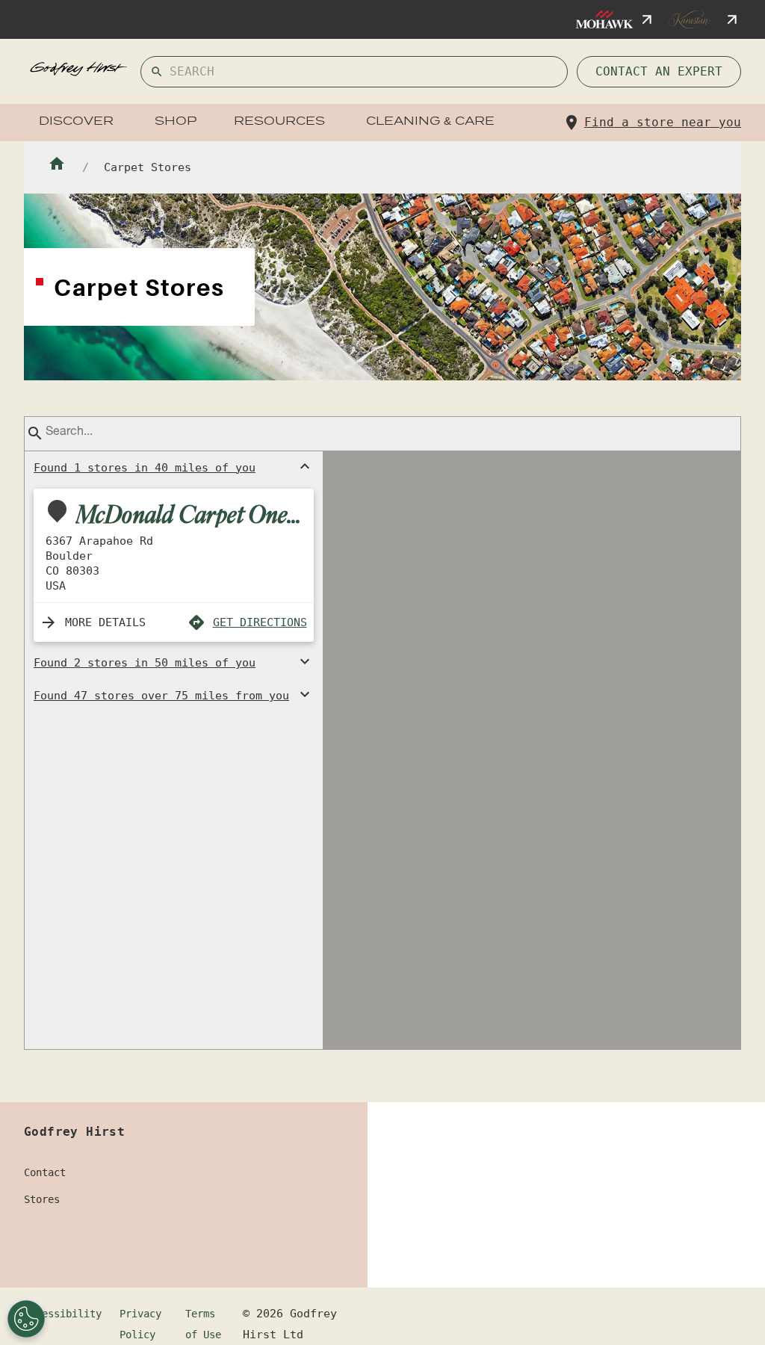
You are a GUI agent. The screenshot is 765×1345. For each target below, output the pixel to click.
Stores (42, 1199)
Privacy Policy (140, 1324)
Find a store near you (662, 122)
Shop (175, 122)
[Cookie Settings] (26, 1319)
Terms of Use (203, 1324)
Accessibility (63, 1314)
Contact (45, 1172)
